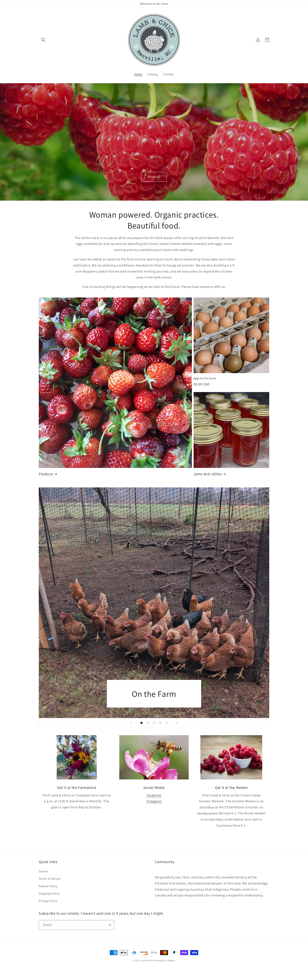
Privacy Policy (48, 901)
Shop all (154, 177)
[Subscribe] (109, 925)
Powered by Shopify (165, 960)
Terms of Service (50, 878)
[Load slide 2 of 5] (148, 723)
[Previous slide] (131, 722)
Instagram (154, 801)
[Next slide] (176, 722)
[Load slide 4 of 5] (160, 723)
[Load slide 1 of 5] (141, 723)
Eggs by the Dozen (205, 378)
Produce (46, 473)
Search (43, 871)
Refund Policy (48, 886)
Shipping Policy (49, 893)
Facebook (154, 795)
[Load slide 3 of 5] (154, 723)
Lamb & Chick (147, 960)
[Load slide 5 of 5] (166, 723)
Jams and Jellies (208, 473)
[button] (43, 39)
